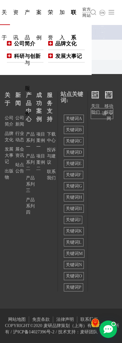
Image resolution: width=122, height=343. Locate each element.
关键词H (74, 197)
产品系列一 (30, 140)
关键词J (73, 219)
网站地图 (17, 319)
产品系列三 (30, 184)
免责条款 (41, 319)
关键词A (74, 118)
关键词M (74, 253)
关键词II (74, 208)
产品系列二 (30, 162)
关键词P (73, 287)
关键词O (74, 276)
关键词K (74, 231)
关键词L (74, 242)
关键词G (74, 186)
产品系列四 (30, 206)
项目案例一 (40, 140)
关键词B (74, 129)
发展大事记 (9, 155)
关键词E (74, 163)
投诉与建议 (51, 156)
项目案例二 (40, 162)
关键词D (74, 152)
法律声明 (65, 319)
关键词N (74, 264)
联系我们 (89, 319)
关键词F (73, 174)
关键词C (74, 141)
